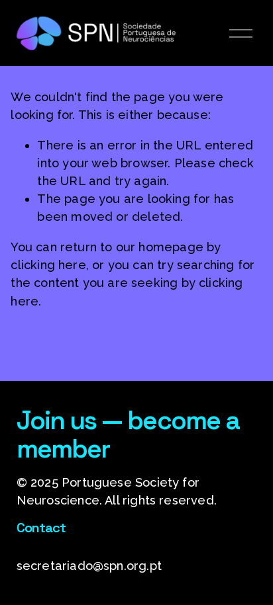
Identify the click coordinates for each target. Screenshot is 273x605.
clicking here (48, 265)
